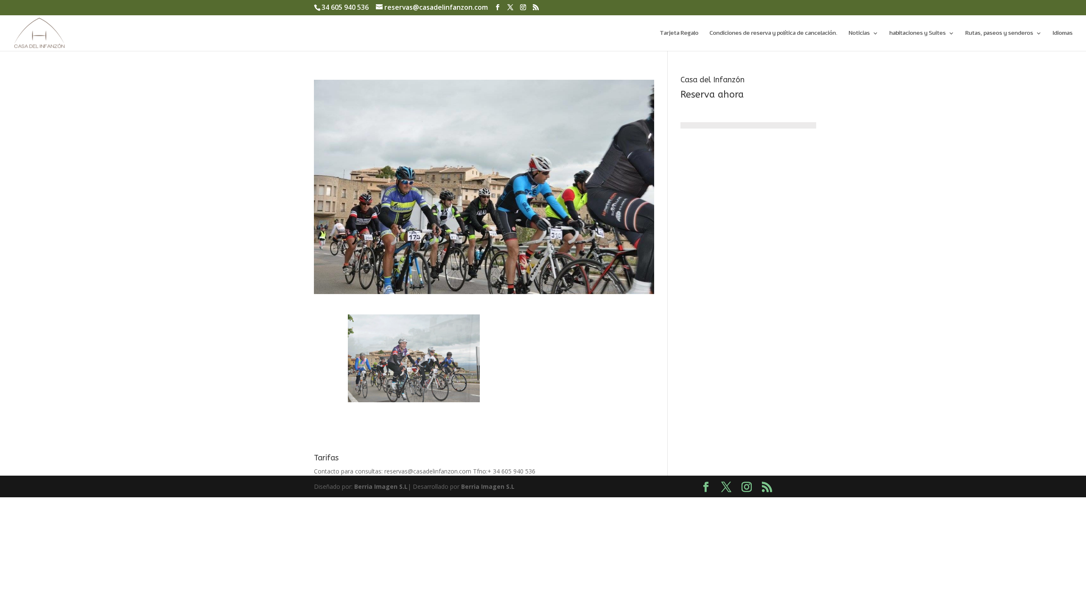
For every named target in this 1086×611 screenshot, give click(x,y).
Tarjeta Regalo (679, 33)
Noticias (859, 33)
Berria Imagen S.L (381, 486)
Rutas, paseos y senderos (999, 33)
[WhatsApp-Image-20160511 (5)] (414, 402)
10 (446, 386)
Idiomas (1062, 33)
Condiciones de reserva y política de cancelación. (773, 33)
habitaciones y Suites (917, 33)
